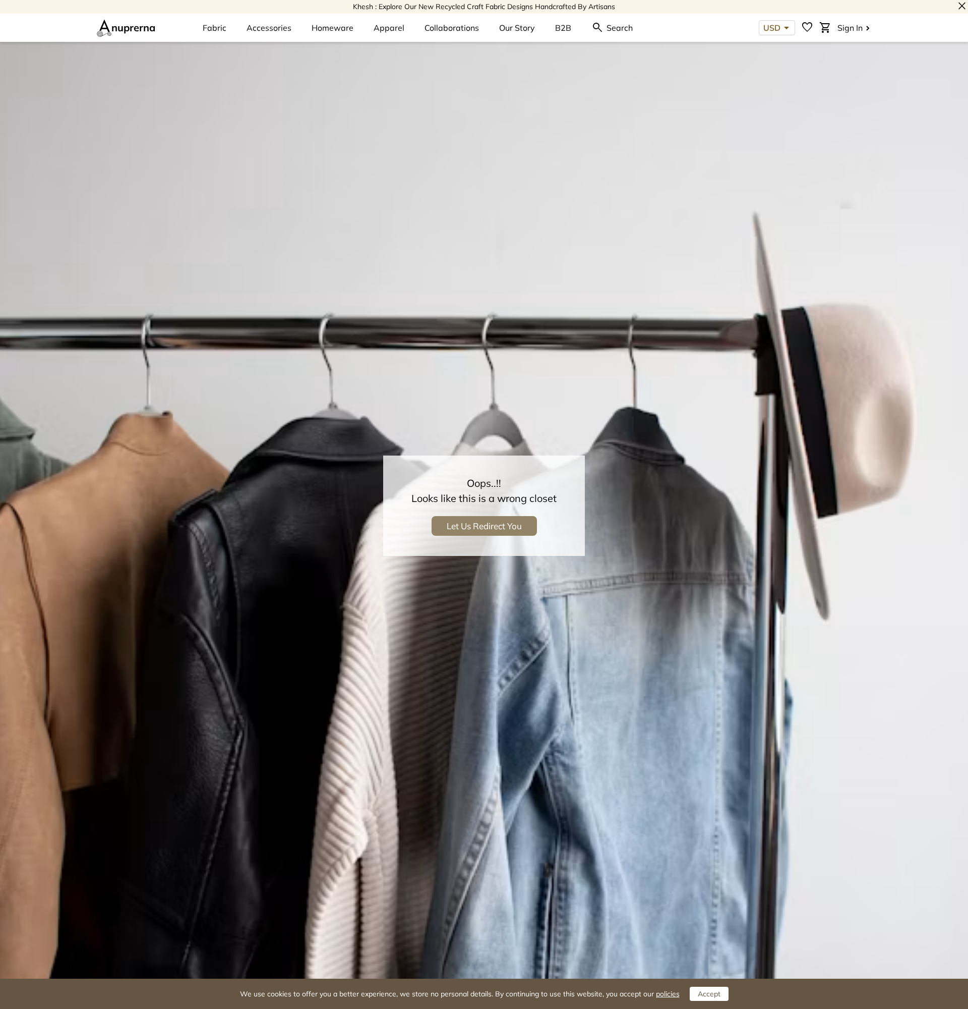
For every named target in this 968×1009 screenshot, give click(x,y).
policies (668, 993)
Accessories (269, 28)
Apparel (389, 28)
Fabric (214, 28)
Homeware (332, 28)
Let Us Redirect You (484, 526)
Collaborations (452, 28)
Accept (709, 993)
